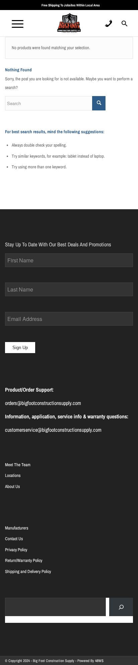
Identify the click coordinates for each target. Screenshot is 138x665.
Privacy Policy (16, 550)
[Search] (121, 607)
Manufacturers (16, 528)
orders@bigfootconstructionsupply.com (43, 403)
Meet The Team (17, 465)
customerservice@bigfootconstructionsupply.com (53, 429)
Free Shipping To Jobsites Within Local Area (71, 5)
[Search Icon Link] (124, 25)
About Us (12, 486)
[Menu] (14, 23)
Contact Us (14, 539)
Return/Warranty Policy (23, 560)
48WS (99, 660)
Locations (12, 475)
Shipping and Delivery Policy (28, 571)
